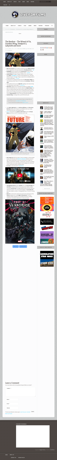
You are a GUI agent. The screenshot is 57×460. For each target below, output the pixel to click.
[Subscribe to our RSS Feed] (49, 48)
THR (33, 70)
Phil (10, 48)
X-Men (31, 86)
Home (4, 1)
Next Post (16, 246)
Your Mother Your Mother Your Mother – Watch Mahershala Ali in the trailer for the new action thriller (46, 172)
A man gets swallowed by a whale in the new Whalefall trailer (48, 116)
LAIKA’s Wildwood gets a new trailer (48, 112)
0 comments (9, 50)
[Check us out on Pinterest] (45, 48)
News (28, 1)
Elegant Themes (42, 449)
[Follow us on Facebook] (41, 48)
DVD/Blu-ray (24, 48)
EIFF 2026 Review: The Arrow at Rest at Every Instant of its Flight (48, 133)
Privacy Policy (21, 457)
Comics (15, 1)
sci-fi (33, 48)
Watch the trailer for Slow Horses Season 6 (48, 128)
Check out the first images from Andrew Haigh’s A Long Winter (48, 147)
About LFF (9, 1)
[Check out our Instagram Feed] (43, 50)
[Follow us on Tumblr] (41, 50)
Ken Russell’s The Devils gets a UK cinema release (49, 177)
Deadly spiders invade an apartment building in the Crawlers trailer (48, 108)
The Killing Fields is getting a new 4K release (48, 166)
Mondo (8, 111)
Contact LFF (13, 457)
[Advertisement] (21, 36)
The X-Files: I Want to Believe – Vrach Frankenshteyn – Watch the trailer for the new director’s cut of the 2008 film (46, 183)
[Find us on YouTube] (51, 48)
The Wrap (17, 78)
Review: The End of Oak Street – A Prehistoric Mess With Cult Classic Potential (47, 141)
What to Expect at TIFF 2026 (49, 136)
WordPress (52, 449)
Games (23, 1)
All (8, 29)
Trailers (5, 4)
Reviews (32, 1)
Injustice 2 (21, 165)
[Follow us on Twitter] (43, 48)
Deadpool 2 (14, 75)
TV (9, 4)
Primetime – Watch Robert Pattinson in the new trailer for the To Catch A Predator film (46, 161)
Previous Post (23, 246)
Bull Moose (22, 85)
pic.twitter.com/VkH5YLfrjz (21, 100)
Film (19, 1)
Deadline (28, 72)
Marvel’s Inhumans (22, 158)
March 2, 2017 (25, 102)
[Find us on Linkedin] (47, 48)
